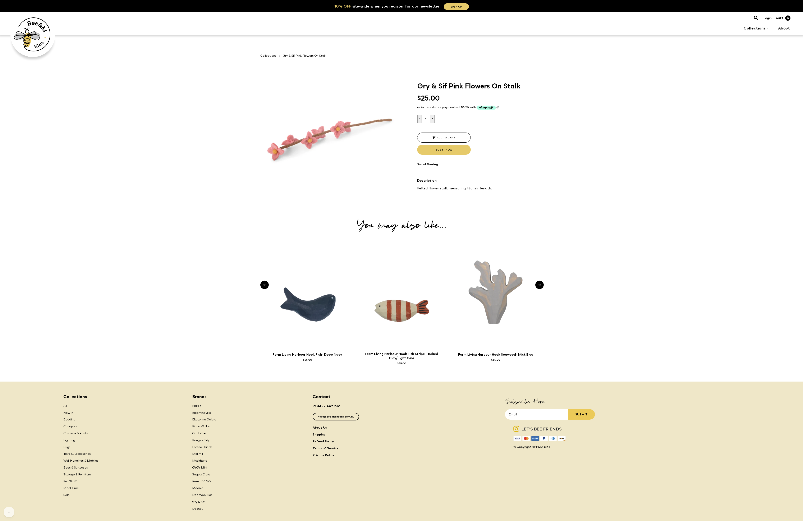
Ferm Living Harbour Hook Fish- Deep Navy (307, 354)
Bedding (69, 419)
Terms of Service (325, 448)
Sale (66, 495)
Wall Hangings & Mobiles (80, 460)
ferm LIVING (201, 481)
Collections (268, 55)
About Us (320, 427)
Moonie (197, 488)
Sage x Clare (201, 474)
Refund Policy (323, 441)
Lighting (69, 440)
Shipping (319, 434)
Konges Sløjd (201, 440)
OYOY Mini (199, 467)
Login (767, 18)
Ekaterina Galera (204, 419)
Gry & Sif (198, 501)
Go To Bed (199, 433)
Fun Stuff (70, 481)
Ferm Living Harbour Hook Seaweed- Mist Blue (495, 354)
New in (68, 412)
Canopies (70, 426)
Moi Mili (197, 453)
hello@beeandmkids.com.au (336, 416)
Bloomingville (201, 412)
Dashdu (197, 508)
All (65, 405)
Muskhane (199, 460)
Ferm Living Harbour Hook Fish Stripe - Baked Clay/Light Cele (401, 356)
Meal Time (71, 488)
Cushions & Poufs (75, 433)
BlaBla (196, 405)
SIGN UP (456, 6)
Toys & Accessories (77, 453)
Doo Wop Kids (202, 495)
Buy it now (444, 149)
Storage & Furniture (77, 474)
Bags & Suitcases (75, 467)
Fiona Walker (201, 426)
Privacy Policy (323, 455)
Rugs (66, 447)
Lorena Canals (202, 447)
